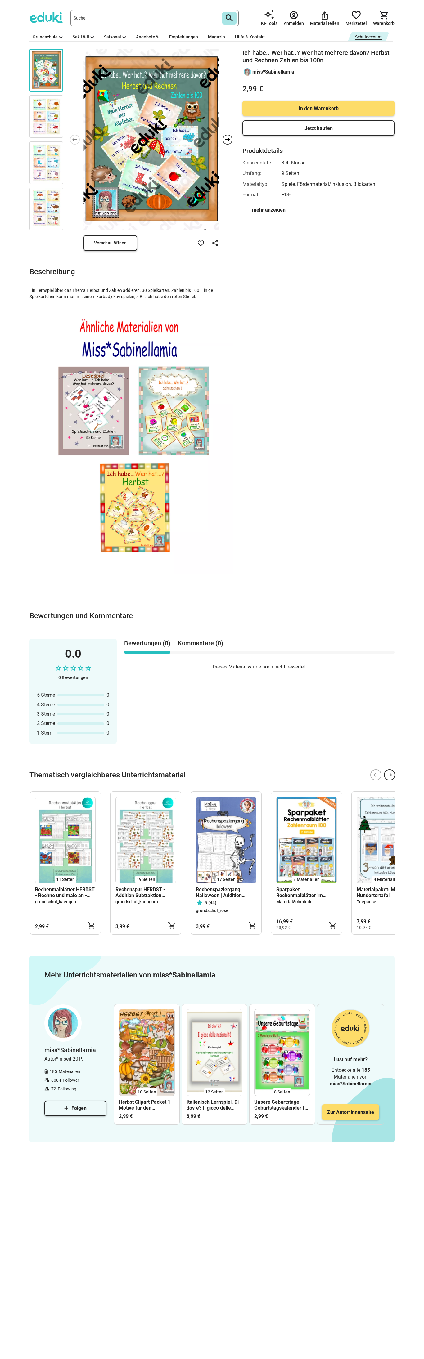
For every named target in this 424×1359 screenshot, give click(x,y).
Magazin (216, 36)
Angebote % (147, 36)
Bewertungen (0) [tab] (147, 643)
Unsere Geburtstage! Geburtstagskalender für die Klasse (281, 1105)
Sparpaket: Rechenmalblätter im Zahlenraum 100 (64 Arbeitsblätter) (299, 892)
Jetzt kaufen (318, 128)
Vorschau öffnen (110, 242)
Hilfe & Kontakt (250, 36)
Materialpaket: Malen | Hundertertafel (382, 892)
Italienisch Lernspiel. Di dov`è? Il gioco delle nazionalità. (213, 1105)
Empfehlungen (183, 36)
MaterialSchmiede (294, 901)
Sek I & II (81, 36)
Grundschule (45, 36)
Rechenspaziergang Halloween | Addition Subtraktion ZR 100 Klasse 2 (225, 892)
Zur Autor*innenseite (350, 1112)
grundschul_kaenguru (56, 901)
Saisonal (112, 36)
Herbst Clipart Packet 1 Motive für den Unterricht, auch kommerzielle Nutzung (144, 1105)
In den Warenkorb (319, 108)
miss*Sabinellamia (273, 72)
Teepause (366, 901)
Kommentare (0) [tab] (200, 643)
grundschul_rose (212, 910)
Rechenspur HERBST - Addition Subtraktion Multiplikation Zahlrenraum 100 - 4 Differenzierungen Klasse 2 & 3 (143, 892)
